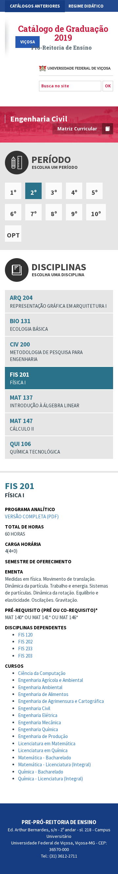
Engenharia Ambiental (40, 687)
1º (13, 192)
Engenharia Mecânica (39, 722)
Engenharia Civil (34, 708)
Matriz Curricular (77, 128)
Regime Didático (86, 6)
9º (74, 214)
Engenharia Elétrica (37, 715)
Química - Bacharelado (40, 772)
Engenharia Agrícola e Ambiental (50, 680)
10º (96, 214)
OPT (13, 235)
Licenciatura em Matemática (46, 743)
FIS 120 (25, 635)
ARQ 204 (58, 301)
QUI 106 (35, 447)
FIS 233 (25, 648)
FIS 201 (19, 378)
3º (54, 192)
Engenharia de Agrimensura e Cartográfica (61, 701)
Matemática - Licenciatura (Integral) (54, 764)
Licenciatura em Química (43, 750)
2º (33, 192)
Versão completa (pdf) (32, 516)
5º (94, 192)
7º (33, 214)
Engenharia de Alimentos (43, 694)
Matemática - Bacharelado (44, 757)
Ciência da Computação (42, 673)
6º (13, 214)
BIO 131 (29, 324)
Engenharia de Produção (43, 736)
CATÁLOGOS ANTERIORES (35, 6)
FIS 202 (25, 642)
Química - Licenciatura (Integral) (50, 778)
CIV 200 (46, 351)
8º (54, 214)
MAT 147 (22, 424)
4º (74, 192)
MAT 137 (44, 401)
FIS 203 (25, 656)
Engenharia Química (38, 729)
